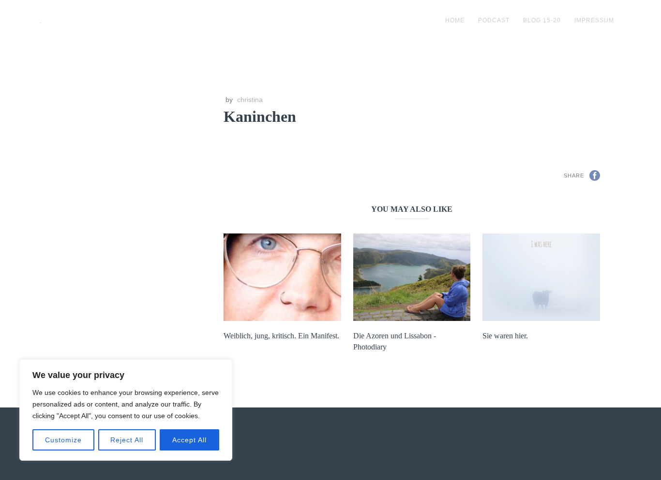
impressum (594, 20)
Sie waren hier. (505, 336)
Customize (63, 440)
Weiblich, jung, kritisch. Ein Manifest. (281, 336)
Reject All (126, 440)
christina (250, 99)
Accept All (189, 440)
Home (455, 20)
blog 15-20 (542, 20)
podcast (494, 20)
